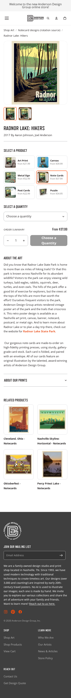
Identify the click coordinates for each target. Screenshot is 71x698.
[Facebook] (20, 612)
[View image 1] (10, 113)
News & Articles (48, 651)
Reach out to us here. (42, 603)
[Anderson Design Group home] (35, 18)
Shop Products (13, 644)
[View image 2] (25, 113)
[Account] (56, 18)
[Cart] (64, 18)
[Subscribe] (61, 555)
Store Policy (45, 658)
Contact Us (10, 676)
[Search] (48, 18)
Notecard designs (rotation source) (39, 30)
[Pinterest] (13, 612)
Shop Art (9, 30)
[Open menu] (7, 18)
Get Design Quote (15, 683)
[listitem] (19, 162)
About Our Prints (15, 380)
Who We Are (46, 637)
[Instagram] (6, 612)
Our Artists (45, 644)
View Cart (9, 651)
